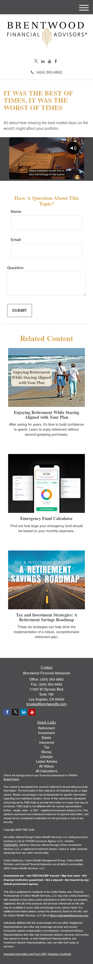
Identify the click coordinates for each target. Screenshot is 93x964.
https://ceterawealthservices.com (69, 915)
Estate (46, 737)
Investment (46, 732)
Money (46, 751)
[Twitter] (36, 61)
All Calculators (46, 770)
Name (16, 211)
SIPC (15, 845)
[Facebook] (56, 61)
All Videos (46, 766)
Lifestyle (46, 756)
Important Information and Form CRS (25, 954)
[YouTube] (49, 61)
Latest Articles (46, 761)
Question (15, 267)
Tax (46, 747)
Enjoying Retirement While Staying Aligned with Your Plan (46, 414)
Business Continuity (59, 954)
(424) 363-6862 (49, 72)
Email (16, 239)
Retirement (46, 728)
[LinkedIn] (43, 61)
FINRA (7, 845)
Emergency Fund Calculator (46, 518)
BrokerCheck (11, 779)
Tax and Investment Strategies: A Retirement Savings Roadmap (46, 617)
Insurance (46, 742)
